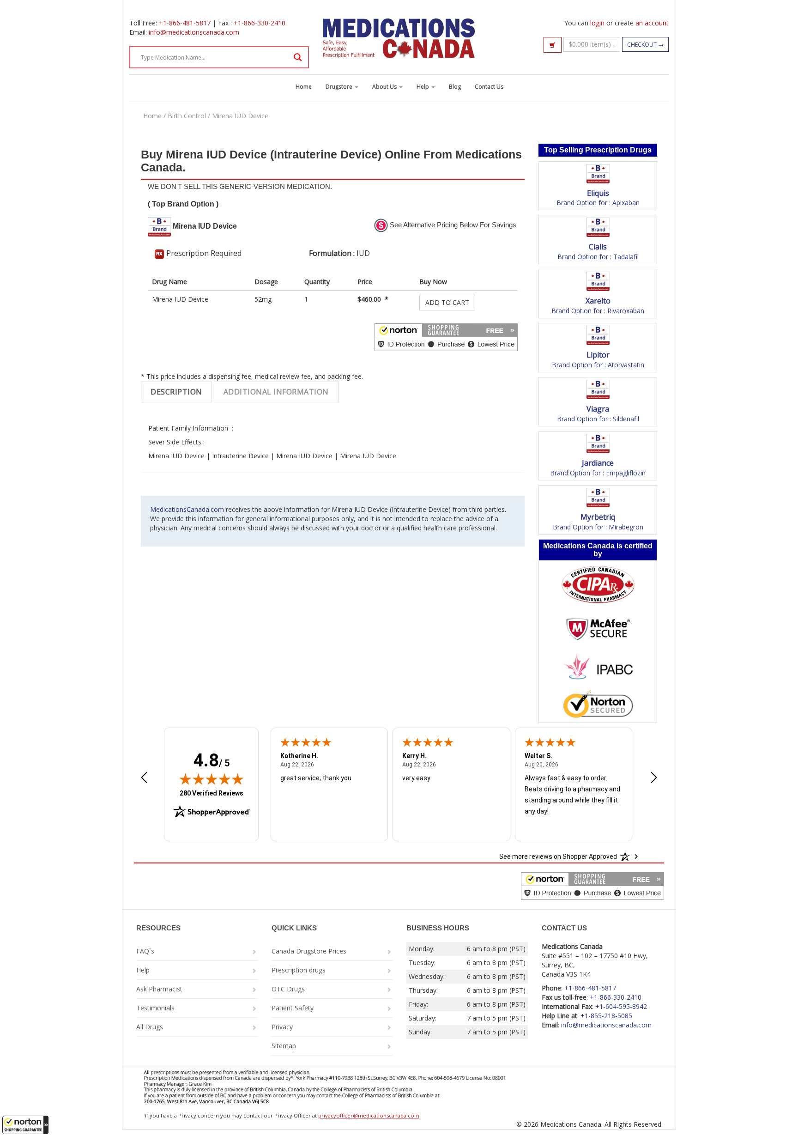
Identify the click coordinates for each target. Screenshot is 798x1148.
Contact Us (489, 87)
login (597, 22)
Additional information (276, 392)
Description (176, 392)
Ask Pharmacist (159, 988)
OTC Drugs (288, 988)
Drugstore (340, 87)
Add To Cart (447, 302)
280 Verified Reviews (211, 793)
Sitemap (284, 1045)
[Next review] (654, 778)
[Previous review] (144, 778)
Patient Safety (293, 1007)
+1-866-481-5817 (185, 22)
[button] (25, 1125)
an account (652, 22)
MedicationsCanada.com (187, 509)
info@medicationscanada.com (194, 32)
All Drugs (149, 1026)
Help (423, 87)
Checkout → (645, 45)
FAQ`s (145, 951)
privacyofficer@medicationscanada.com (368, 1115)
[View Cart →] (553, 45)
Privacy (282, 1026)
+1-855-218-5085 (606, 1015)
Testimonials (155, 1007)
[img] (211, 779)
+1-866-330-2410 (259, 22)
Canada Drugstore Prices (309, 951)
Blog (455, 87)
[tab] (176, 392)
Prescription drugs (299, 970)
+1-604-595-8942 (621, 1006)
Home (304, 87)
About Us (385, 87)
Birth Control (187, 115)
